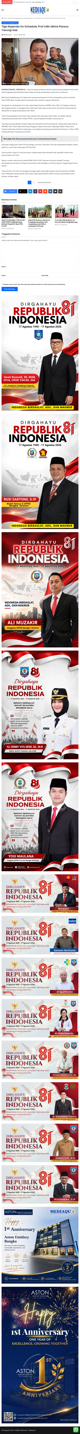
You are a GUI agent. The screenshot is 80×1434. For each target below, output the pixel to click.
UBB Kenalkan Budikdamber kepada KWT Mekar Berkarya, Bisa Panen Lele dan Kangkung (42, 2)
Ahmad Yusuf (7, 35)
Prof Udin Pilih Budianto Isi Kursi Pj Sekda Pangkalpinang (66, 221)
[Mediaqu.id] (40, 10)
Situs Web (45, 275)
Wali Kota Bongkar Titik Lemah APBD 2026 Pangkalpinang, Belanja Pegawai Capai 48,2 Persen (13, 223)
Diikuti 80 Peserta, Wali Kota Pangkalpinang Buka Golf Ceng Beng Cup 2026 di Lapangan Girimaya (39, 223)
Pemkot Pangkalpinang (15, 18)
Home (5, 18)
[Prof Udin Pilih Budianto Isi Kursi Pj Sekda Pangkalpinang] (66, 211)
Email (4, 275)
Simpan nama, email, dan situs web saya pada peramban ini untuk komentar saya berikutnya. (34, 284)
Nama (4, 266)
